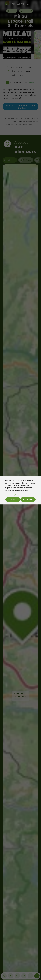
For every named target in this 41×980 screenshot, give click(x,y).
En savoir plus (21, 495)
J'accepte (29, 499)
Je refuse (13, 499)
